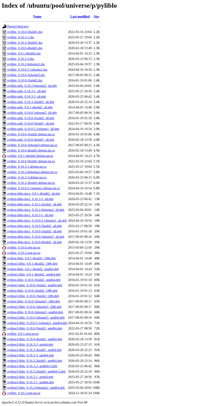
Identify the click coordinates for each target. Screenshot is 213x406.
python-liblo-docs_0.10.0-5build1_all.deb (34, 226)
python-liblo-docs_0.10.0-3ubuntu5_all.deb (35, 236)
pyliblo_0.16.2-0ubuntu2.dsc (26, 64)
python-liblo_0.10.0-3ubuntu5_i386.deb (33, 301)
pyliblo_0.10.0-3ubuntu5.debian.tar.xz (32, 145)
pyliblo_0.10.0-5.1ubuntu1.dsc (27, 69)
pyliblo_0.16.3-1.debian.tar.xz (27, 166)
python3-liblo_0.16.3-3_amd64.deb (30, 355)
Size (96, 16)
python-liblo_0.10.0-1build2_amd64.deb (34, 280)
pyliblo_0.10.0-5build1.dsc (25, 32)
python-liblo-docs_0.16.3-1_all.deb (30, 215)
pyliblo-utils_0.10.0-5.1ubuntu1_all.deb (33, 129)
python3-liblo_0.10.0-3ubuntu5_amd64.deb (36, 317)
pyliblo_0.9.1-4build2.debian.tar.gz (30, 156)
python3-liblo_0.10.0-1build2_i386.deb (33, 296)
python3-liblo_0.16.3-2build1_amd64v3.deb (36, 371)
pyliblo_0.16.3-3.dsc (20, 59)
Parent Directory (18, 26)
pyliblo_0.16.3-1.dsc (20, 37)
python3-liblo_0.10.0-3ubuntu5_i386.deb (34, 307)
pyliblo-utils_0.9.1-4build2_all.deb (30, 107)
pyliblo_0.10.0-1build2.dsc (25, 80)
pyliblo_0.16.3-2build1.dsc (25, 42)
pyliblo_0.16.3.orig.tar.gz (23, 253)
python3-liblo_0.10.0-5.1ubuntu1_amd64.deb (37, 323)
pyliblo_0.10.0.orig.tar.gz (23, 247)
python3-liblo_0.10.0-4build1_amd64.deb (34, 339)
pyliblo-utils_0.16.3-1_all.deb (26, 91)
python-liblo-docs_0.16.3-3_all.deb (30, 199)
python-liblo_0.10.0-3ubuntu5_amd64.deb (35, 312)
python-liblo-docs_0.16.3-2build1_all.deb (34, 204)
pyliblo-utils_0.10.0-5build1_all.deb (30, 123)
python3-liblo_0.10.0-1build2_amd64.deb (34, 285)
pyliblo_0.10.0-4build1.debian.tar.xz (31, 150)
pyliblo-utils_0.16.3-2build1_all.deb (30, 102)
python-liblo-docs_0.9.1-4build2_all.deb (33, 193)
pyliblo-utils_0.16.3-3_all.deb (26, 96)
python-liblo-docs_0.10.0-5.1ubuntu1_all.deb (37, 220)
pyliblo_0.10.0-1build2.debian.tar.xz (31, 134)
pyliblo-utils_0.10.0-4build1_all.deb (30, 139)
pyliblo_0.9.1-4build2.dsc (24, 53)
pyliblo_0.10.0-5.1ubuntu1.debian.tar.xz (33, 188)
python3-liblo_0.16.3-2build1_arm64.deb (34, 350)
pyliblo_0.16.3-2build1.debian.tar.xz (31, 183)
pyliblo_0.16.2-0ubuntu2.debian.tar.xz (32, 172)
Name (37, 16)
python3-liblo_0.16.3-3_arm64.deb (30, 344)
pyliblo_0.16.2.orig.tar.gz (23, 393)
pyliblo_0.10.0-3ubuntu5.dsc (26, 75)
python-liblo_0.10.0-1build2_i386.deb (32, 290)
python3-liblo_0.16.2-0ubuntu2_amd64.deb (36, 387)
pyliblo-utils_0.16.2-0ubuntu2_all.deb (32, 86)
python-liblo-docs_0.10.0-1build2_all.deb (34, 231)
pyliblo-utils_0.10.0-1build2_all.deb (30, 118)
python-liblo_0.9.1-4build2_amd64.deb (33, 269)
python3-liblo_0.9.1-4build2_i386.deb (32, 263)
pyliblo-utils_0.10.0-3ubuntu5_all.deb (32, 112)
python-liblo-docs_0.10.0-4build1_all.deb (34, 242)
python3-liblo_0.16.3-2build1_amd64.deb (34, 360)
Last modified (80, 16)
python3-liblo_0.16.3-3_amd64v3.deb (32, 366)
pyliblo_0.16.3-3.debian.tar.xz (27, 177)
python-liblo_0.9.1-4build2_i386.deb (31, 258)
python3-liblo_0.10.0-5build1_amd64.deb (34, 328)
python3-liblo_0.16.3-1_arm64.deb (30, 377)
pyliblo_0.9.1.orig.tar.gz (23, 333)
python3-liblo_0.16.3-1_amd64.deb (30, 382)
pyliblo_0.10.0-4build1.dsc (25, 48)
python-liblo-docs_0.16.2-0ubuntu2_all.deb (35, 210)
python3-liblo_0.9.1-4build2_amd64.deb (34, 274)
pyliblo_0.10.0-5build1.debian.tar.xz (31, 161)
